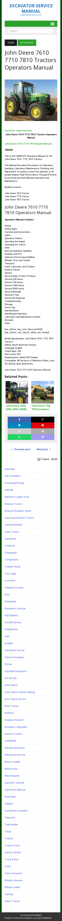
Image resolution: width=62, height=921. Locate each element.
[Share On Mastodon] (42, 437)
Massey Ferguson (15, 747)
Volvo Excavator (14, 873)
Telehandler (11, 824)
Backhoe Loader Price (17, 497)
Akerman (10, 469)
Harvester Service (15, 650)
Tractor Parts (12, 845)
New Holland (12, 775)
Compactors (11, 559)
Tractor (9, 838)
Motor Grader (12, 761)
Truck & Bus (12, 859)
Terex (8, 831)
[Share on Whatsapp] (19, 437)
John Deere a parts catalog (20, 692)
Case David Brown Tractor (19, 517)
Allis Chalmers (12, 476)
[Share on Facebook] (19, 419)
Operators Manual (15, 789)
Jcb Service (11, 678)
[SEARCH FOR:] (31, 30)
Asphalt (9, 489)
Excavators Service (15, 608)
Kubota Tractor (13, 733)
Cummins (10, 580)
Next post (42, 449)
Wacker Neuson (14, 880)
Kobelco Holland (14, 720)
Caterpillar (11, 538)
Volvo (8, 866)
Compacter (11, 552)
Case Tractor (12, 531)
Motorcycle (11, 768)
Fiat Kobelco (11, 615)
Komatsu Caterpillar (16, 727)
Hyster (8, 664)
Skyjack (9, 803)
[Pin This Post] (42, 425)
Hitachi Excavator (14, 657)
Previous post (22, 449)
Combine (10, 545)
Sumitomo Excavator (16, 810)
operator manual (14, 782)
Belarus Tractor (14, 504)
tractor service (13, 852)
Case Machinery (14, 524)
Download (10, 601)
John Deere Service (15, 699)
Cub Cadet (10, 573)
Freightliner (11, 629)
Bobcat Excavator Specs (18, 510)
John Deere (11, 685)
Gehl (7, 636)
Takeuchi (10, 817)
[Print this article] (42, 431)
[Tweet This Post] (42, 419)
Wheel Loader (12, 887)
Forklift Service (13, 622)
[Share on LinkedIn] (19, 425)
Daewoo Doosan (14, 587)
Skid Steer (10, 796)
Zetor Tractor (12, 901)
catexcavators (24, 131)
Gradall (9, 643)
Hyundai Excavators (16, 671)
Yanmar (9, 894)
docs (7, 594)
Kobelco (9, 713)
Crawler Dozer (13, 566)
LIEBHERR (10, 741)
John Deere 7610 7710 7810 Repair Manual (28, 143)
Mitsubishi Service (15, 754)
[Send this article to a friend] (19, 431)
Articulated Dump (14, 483)
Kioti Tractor (12, 706)
